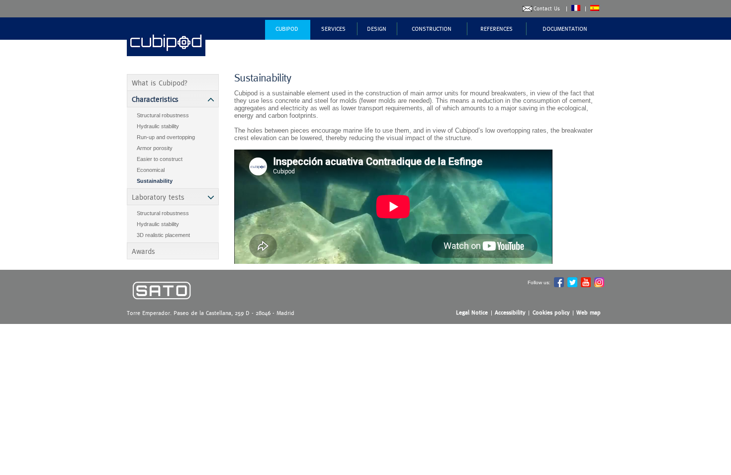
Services (333, 28)
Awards (143, 251)
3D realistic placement (163, 235)
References (496, 28)
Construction (432, 28)
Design (376, 28)
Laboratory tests (158, 197)
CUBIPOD (286, 28)
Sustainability (155, 181)
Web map (588, 312)
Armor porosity (155, 148)
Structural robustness (163, 115)
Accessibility (510, 312)
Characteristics (155, 99)
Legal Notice (472, 312)
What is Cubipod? (159, 83)
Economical (151, 170)
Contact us (547, 8)
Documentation (565, 28)
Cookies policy (551, 312)
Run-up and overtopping (166, 137)
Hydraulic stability (158, 126)
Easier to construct (160, 159)
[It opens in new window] (161, 306)
